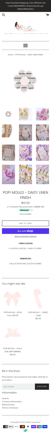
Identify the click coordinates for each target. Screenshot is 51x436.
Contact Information (12, 401)
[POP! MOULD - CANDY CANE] (38, 298)
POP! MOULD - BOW (13, 312)
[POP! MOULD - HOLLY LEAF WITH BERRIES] (13, 335)
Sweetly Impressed (32, 422)
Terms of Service (10, 407)
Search (5, 398)
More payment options (25, 236)
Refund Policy (8, 404)
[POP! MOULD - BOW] (13, 298)
